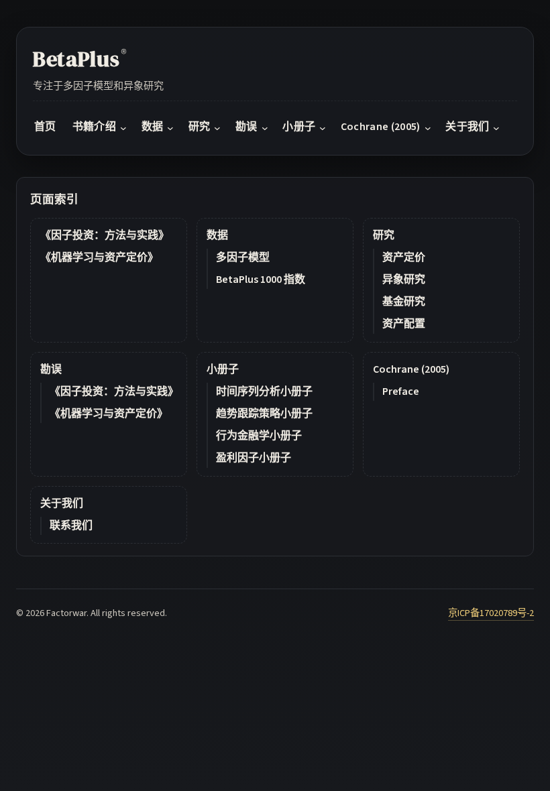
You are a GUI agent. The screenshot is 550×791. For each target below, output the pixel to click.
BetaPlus (80, 59)
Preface (400, 391)
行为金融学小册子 (259, 435)
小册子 (223, 369)
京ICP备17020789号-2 (491, 613)
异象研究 (403, 279)
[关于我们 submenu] (496, 127)
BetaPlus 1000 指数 (260, 279)
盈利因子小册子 (253, 457)
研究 (383, 235)
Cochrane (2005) (411, 369)
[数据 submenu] (170, 127)
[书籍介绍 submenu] (123, 127)
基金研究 (403, 301)
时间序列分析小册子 (264, 391)
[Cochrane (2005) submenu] (428, 127)
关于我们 (61, 503)
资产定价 (403, 257)
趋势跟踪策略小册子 (264, 413)
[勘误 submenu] (265, 127)
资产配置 (403, 323)
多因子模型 (243, 257)
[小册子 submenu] (322, 127)
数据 (217, 235)
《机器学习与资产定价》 (99, 257)
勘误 (51, 369)
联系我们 (71, 525)
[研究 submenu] (217, 127)
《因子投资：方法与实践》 (104, 235)
